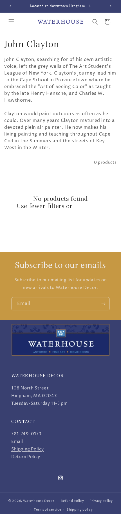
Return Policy (25, 457)
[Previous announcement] (10, 6)
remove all (89, 206)
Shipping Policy (27, 449)
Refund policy (72, 501)
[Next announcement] (110, 6)
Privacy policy (101, 501)
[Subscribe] (103, 303)
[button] (11, 22)
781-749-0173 (26, 434)
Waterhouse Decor (39, 501)
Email (17, 442)
